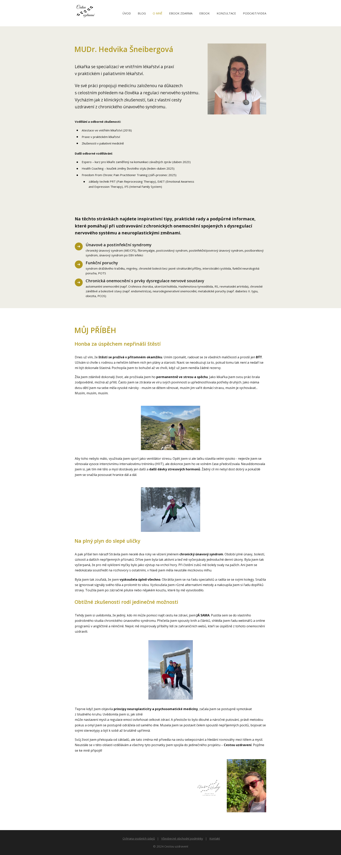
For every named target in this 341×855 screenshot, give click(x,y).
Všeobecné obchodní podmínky (182, 838)
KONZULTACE (226, 13)
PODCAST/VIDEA (254, 13)
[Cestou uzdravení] (85, 13)
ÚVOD (126, 13)
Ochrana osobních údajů (139, 838)
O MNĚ (157, 13)
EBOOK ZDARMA (180, 13)
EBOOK (204, 13)
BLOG (142, 13)
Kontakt (214, 838)
